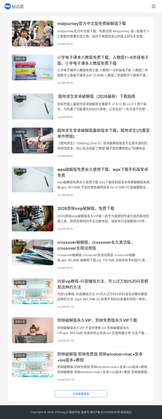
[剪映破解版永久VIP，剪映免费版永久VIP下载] (32, 330)
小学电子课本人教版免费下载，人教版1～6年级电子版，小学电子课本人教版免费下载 (103, 60)
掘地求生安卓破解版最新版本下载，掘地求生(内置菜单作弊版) (103, 133)
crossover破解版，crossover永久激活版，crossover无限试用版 (96, 245)
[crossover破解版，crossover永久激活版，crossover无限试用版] (32, 252)
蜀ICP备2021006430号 (105, 412)
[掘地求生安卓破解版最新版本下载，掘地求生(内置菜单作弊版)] (32, 140)
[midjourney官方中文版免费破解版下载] (32, 33)
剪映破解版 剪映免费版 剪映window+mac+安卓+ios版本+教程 (100, 357)
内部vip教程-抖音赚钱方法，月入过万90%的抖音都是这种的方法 (102, 284)
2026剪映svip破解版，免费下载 (85, 208)
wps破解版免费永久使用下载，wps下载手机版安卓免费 (102, 172)
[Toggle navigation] (154, 6)
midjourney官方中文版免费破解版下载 (91, 23)
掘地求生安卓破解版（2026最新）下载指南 (96, 96)
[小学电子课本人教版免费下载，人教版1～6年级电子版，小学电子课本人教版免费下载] (32, 67)
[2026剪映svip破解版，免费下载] (32, 218)
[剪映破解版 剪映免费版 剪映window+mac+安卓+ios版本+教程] (32, 364)
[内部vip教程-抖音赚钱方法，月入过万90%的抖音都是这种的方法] (32, 291)
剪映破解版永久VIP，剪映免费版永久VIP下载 (97, 320)
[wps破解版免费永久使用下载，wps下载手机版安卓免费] (32, 179)
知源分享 (20, 24)
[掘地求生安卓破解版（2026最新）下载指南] (32, 106)
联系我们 (126, 412)
